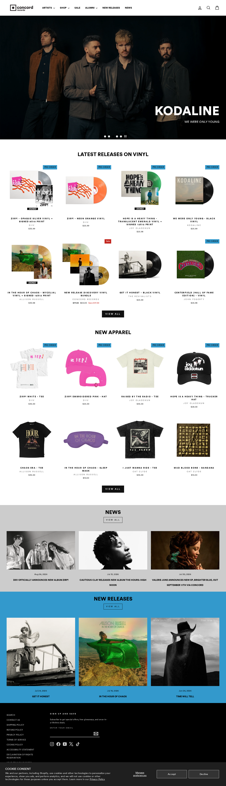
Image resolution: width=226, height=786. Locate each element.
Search (11, 715)
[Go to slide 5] (121, 136)
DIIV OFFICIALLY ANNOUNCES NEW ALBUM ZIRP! (40, 580)
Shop (63, 7)
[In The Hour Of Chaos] (113, 652)
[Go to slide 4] (117, 136)
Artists (47, 7)
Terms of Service (16, 740)
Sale (77, 7)
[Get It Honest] (41, 652)
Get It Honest (41, 696)
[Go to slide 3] (113, 136)
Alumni (90, 7)
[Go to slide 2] (109, 136)
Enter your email (61, 728)
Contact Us (13, 720)
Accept (172, 774)
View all (112, 314)
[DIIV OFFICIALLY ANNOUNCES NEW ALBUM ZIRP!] (41, 550)
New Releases (111, 7)
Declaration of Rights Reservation (20, 756)
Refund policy (15, 730)
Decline (204, 774)
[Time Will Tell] (185, 652)
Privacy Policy (97, 779)
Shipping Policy (15, 725)
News (128, 7)
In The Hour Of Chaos (113, 696)
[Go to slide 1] (105, 136)
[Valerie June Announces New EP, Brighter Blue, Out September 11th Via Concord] (185, 550)
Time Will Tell (185, 696)
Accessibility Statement (20, 750)
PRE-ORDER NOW (201, 129)
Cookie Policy (15, 745)
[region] (113, 77)
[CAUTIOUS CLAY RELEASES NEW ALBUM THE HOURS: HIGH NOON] (113, 550)
